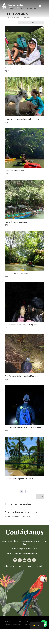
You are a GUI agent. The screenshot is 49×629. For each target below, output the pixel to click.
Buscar (40, 497)
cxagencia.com (28, 621)
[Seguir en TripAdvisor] (24, 560)
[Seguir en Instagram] (15, 560)
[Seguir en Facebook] (20, 560)
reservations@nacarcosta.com (28, 553)
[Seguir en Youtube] (29, 560)
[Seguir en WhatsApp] (34, 560)
